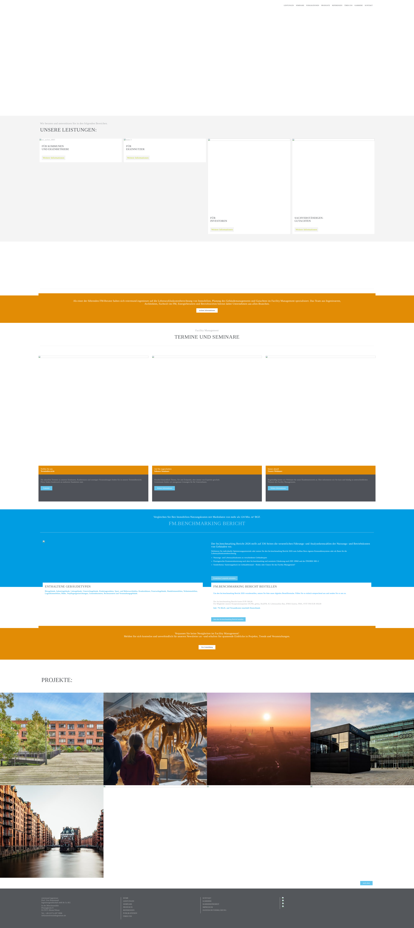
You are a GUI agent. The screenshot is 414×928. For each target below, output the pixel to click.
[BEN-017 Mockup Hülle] (44, 541)
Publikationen (312, 5)
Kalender (46, 488)
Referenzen (337, 5)
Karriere (359, 5)
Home (125, 898)
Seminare (300, 5)
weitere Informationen (207, 310)
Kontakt (369, 5)
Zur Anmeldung (207, 647)
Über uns (348, 5)
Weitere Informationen (53, 158)
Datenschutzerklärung (214, 910)
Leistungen (289, 5)
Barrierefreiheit (211, 904)
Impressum (208, 907)
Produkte (325, 5)
